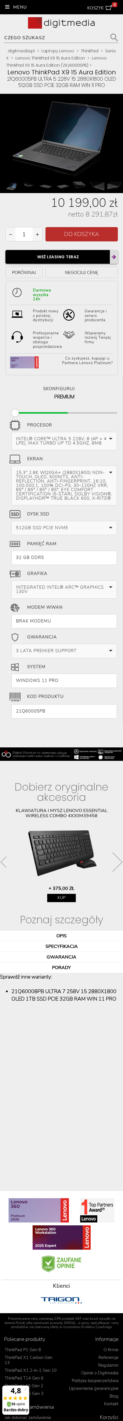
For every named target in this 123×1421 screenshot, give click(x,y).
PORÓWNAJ (24, 272)
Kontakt (111, 1404)
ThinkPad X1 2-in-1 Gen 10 (31, 1370)
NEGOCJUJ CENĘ (81, 272)
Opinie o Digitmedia (99, 1373)
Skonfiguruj (59, 388)
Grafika (37, 573)
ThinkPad (89, 51)
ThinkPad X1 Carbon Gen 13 (28, 1360)
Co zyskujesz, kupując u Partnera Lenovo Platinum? (87, 360)
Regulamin (108, 1365)
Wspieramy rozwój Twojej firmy (98, 338)
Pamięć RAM (42, 544)
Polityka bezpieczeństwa (95, 1381)
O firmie (111, 1350)
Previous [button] (5, 862)
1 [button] (31, 1315)
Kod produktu (45, 696)
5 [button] (66, 1315)
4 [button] (57, 1315)
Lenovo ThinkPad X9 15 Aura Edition (50, 58)
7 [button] (83, 1315)
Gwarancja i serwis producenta (96, 316)
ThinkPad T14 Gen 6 (24, 1378)
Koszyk (101, 7)
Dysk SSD (38, 514)
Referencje (108, 1357)
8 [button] (91, 1315)
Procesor (39, 425)
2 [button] (40, 1315)
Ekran (35, 459)
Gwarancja (42, 637)
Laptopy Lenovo (57, 51)
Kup (61, 897)
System (36, 667)
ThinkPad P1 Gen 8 (23, 1350)
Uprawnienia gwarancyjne (93, 1388)
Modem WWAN (45, 607)
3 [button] (48, 1315)
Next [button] (117, 862)
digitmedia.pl (21, 51)
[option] (61, 855)
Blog (114, 1396)
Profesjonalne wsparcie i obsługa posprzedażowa (47, 340)
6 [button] (74, 1315)
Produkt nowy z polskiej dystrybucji (46, 316)
